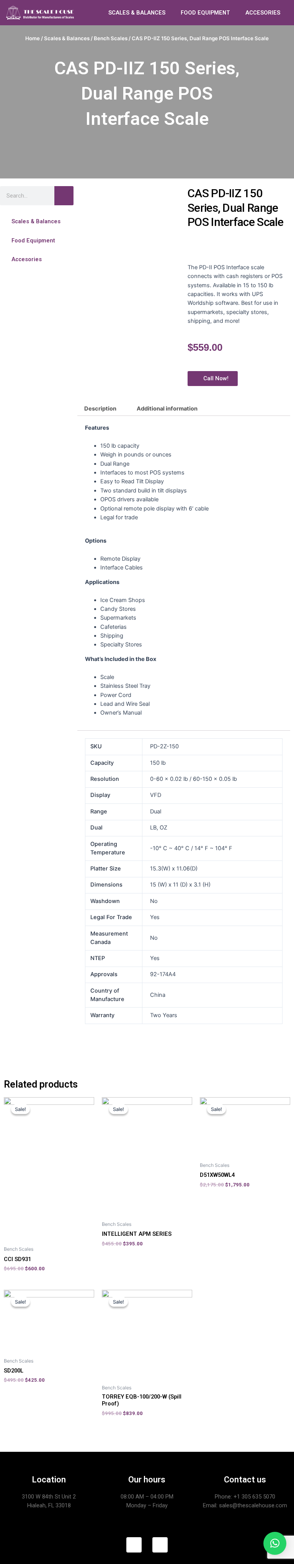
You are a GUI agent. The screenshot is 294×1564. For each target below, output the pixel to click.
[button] (37, 221)
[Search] (64, 195)
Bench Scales (110, 38)
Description (100, 408)
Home (32, 38)
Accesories (26, 259)
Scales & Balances (67, 38)
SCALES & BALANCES (136, 12)
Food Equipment (33, 240)
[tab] (100, 408)
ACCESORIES (262, 12)
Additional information (167, 408)
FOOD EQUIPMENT (205, 12)
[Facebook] (134, 1545)
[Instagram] (160, 1545)
